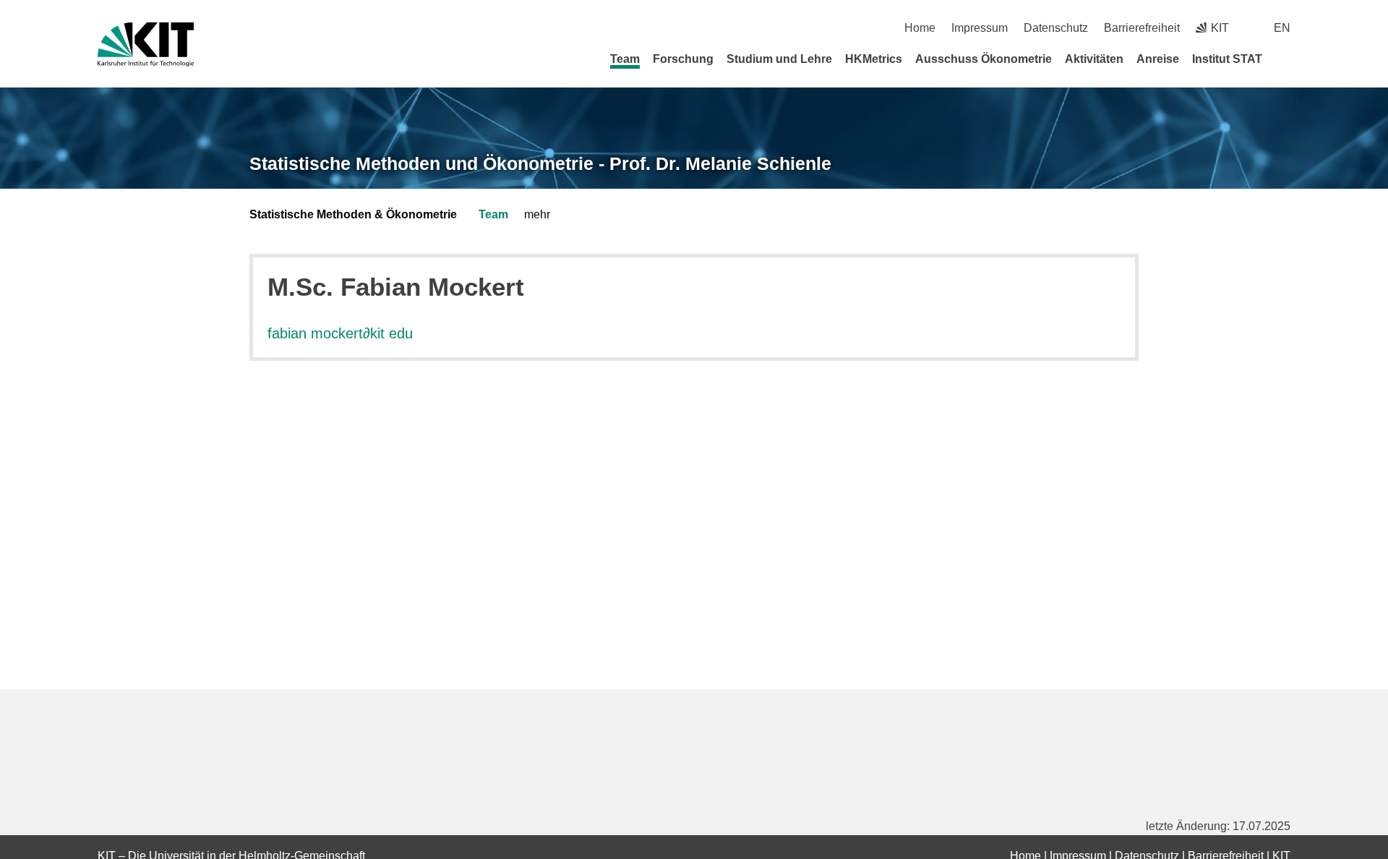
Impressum (979, 28)
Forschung (683, 59)
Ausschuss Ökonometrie (983, 59)
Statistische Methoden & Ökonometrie (353, 214)
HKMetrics (873, 59)
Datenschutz (1056, 28)
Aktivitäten (1094, 59)
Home (919, 28)
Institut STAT (1227, 59)
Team (625, 59)
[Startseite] (1285, 58)
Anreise (1157, 59)
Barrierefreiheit (1142, 28)
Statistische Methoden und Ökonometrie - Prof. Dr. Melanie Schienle (540, 163)
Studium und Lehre (779, 59)
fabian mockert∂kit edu (340, 333)
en (1282, 28)
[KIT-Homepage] (146, 44)
